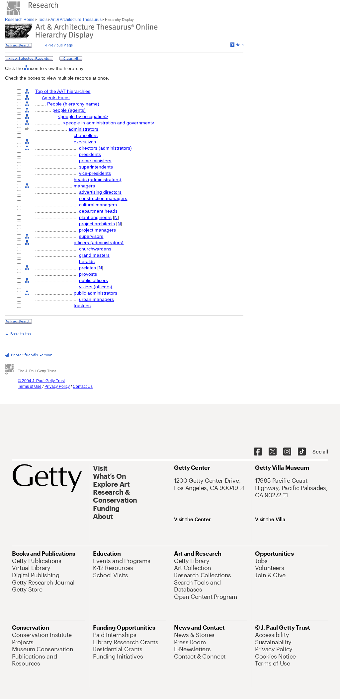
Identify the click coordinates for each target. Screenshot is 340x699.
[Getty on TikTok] (302, 452)
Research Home (20, 19)
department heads (98, 211)
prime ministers (95, 160)
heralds (87, 261)
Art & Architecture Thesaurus (76, 19)
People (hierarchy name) (73, 103)
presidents (90, 154)
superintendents (96, 167)
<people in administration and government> (108, 122)
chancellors (86, 135)
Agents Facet (56, 97)
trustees (82, 305)
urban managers (96, 299)
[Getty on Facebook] (258, 452)
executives (85, 141)
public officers (93, 280)
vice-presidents (95, 173)
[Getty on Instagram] (287, 452)
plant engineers (95, 217)
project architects (97, 223)
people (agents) (69, 110)
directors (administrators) (105, 148)
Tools (42, 19)
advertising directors (100, 192)
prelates (87, 267)
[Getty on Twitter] (273, 452)
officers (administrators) (99, 242)
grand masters (94, 255)
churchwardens (95, 248)
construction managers (103, 198)
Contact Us (83, 386)
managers (84, 185)
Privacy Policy (57, 386)
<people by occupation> (83, 116)
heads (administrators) (97, 179)
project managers (97, 230)
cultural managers (98, 204)
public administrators (95, 293)
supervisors (91, 236)
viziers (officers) (95, 286)
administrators (83, 129)
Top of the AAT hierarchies (62, 91)
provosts (88, 274)
